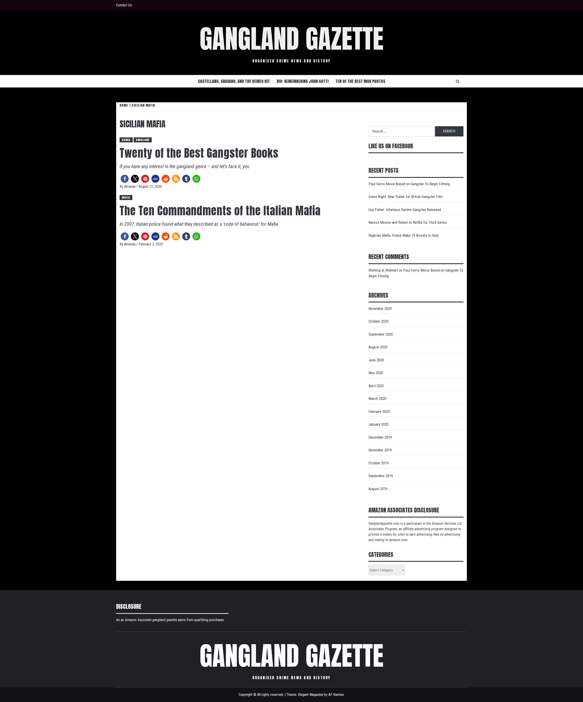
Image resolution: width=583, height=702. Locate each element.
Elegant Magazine (310, 694)
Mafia (126, 197)
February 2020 (379, 411)
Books (126, 140)
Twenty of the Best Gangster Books (199, 153)
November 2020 (380, 308)
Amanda (130, 186)
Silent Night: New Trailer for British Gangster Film (405, 196)
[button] (125, 179)
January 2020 (378, 424)
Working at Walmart (383, 270)
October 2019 (378, 463)
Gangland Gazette (291, 39)
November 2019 (380, 450)
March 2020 (377, 398)
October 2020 (378, 321)
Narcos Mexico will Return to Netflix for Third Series (407, 222)
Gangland (142, 140)
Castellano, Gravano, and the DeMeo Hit (234, 81)
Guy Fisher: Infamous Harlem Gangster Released (404, 209)
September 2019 (380, 475)
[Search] (457, 81)
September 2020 (380, 334)
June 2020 (376, 360)
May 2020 (375, 372)
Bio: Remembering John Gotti (303, 81)
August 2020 (377, 347)
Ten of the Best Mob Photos (360, 81)
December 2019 (380, 437)
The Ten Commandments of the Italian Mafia (220, 211)
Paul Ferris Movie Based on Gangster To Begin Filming (409, 184)
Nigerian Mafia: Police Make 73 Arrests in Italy (403, 235)
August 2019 (377, 488)
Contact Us (124, 5)
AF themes (336, 694)
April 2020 (376, 385)
